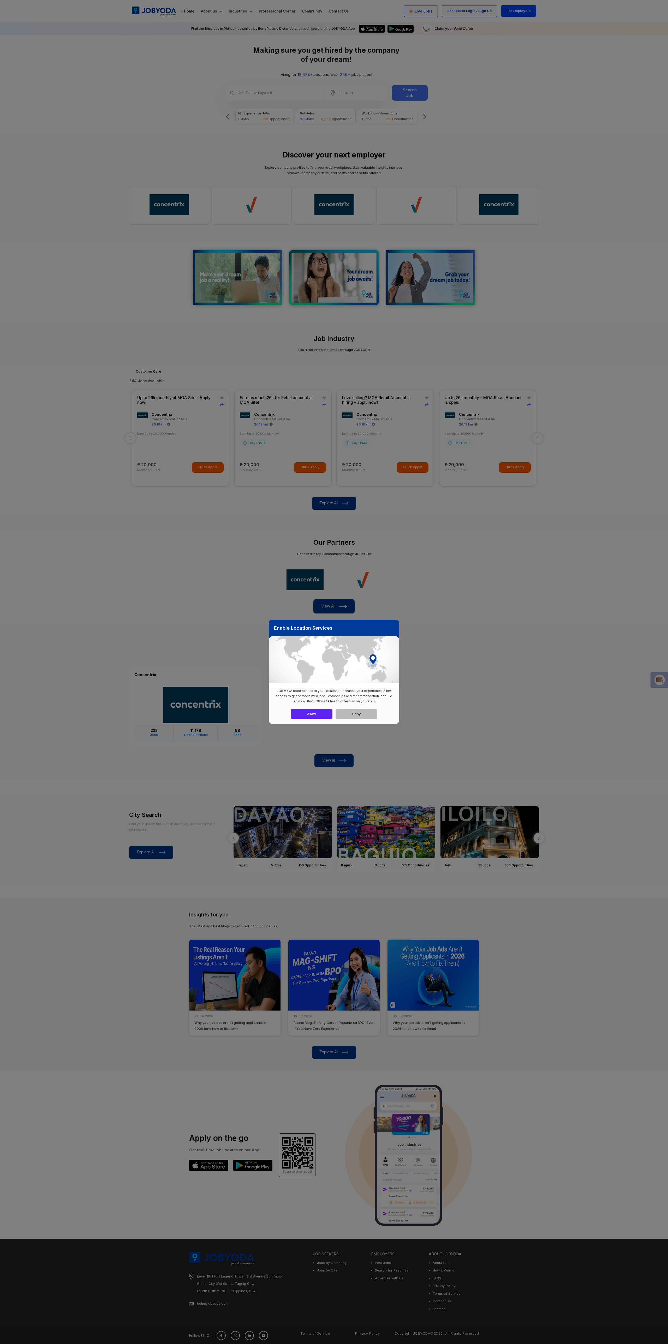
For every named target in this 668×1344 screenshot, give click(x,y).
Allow (311, 714)
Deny (356, 714)
